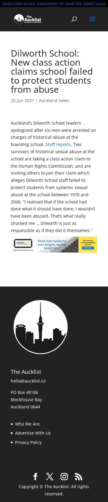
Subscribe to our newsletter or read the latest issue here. (54, 6)
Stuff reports (58, 144)
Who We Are (27, 424)
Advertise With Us (33, 433)
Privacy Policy (28, 442)
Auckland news (54, 100)
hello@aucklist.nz (28, 381)
